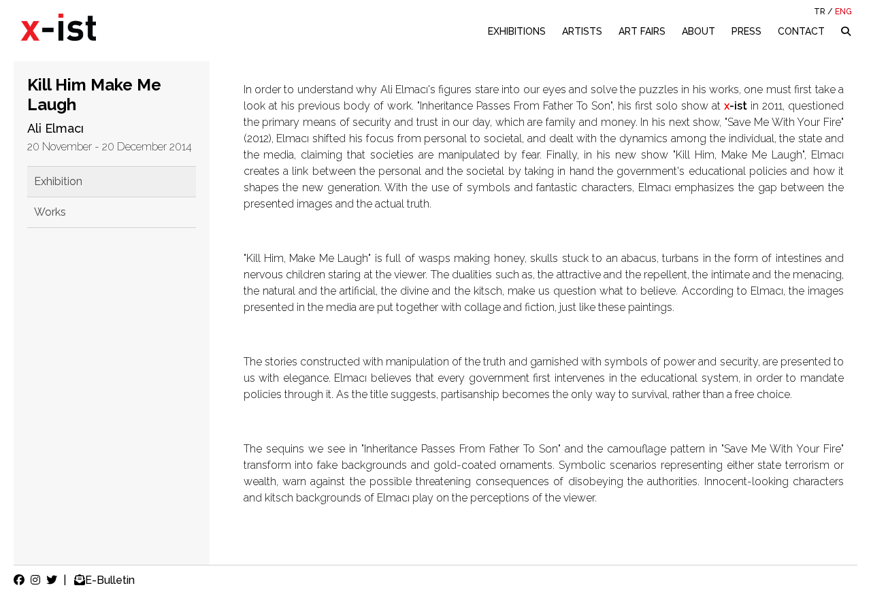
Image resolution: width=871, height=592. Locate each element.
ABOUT (698, 31)
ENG (843, 11)
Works (50, 211)
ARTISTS (582, 31)
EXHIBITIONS (517, 31)
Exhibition (58, 181)
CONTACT (801, 31)
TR (819, 11)
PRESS (746, 31)
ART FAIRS (642, 31)
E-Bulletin (110, 580)
